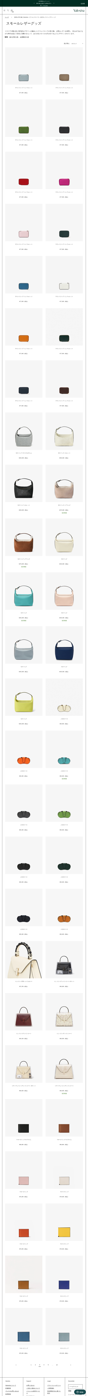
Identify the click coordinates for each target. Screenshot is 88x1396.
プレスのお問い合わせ (12, 1391)
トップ (7, 17)
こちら (46, 4)
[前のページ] (17, 1365)
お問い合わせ (30, 1385)
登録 (69, 1391)
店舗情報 (8, 1388)
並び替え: (67, 43)
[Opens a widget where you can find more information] (80, 1392)
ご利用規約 (50, 1388)
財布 (6, 37)
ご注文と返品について (33, 1388)
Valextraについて (10, 1385)
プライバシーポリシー (54, 1385)
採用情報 (8, 1394)
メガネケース (24, 37)
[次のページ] (71, 1365)
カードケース (13, 37)
